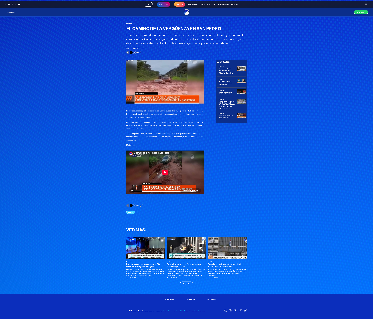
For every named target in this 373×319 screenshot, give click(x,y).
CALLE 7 (180, 4)
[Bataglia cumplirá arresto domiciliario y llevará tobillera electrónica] (227, 248)
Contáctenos (202, 311)
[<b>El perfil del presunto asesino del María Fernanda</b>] (241, 115)
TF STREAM (163, 4)
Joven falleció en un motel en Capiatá (225, 93)
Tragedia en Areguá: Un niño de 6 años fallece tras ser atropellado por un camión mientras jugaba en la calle (227, 105)
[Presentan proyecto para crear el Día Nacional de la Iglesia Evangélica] (145, 248)
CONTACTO (235, 4)
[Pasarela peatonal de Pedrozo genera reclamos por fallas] (186, 248)
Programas (193, 4)
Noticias (211, 4)
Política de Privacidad (190, 311)
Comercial (190, 299)
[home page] (186, 12)
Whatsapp (361, 12)
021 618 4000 (211, 299)
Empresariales (223, 4)
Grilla (202, 4)
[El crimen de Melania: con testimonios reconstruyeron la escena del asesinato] (241, 68)
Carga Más (186, 284)
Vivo (148, 4)
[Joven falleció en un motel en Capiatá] (241, 91)
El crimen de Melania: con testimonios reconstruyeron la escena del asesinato (226, 71)
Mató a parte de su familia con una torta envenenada (225, 83)
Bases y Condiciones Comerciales (173, 311)
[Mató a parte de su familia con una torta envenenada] (241, 81)
